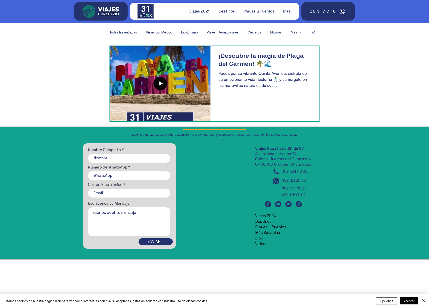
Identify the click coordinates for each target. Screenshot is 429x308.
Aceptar (409, 301)
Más (294, 32)
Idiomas (276, 32)
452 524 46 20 (294, 171)
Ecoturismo (189, 32)
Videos (261, 243)
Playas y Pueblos (270, 227)
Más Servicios (267, 232)
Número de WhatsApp (107, 167)
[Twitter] (288, 204)
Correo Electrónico (105, 185)
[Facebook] (268, 204)
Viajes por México (159, 32)
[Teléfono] (276, 171)
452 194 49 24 (294, 188)
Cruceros (254, 32)
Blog (259, 238)
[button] (197, 11)
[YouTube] (278, 204)
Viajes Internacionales (223, 32)
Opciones (386, 301)
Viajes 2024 (265, 215)
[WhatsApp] (276, 180)
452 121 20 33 (294, 180)
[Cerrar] (423, 300)
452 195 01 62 (294, 195)
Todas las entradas (123, 32)
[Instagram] (299, 204)
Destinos (263, 221)
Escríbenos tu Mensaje (109, 203)
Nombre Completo (104, 150)
